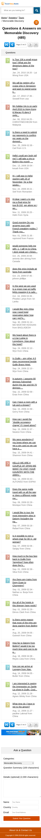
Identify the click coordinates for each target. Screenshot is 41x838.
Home (4, 17)
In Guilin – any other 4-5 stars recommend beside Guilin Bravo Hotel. (24, 361)
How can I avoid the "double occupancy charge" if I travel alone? (24, 422)
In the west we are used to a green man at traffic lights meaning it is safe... (24, 289)
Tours (21, 17)
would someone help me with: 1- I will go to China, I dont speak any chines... (25, 249)
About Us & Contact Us (20, 830)
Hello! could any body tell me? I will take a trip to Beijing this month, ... (24, 158)
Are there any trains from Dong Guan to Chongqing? (24, 582)
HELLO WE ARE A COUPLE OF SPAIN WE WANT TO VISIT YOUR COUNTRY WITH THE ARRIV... (24, 469)
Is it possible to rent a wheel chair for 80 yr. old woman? (24, 539)
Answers (13, 17)
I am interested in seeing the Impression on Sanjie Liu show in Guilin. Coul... (24, 686)
